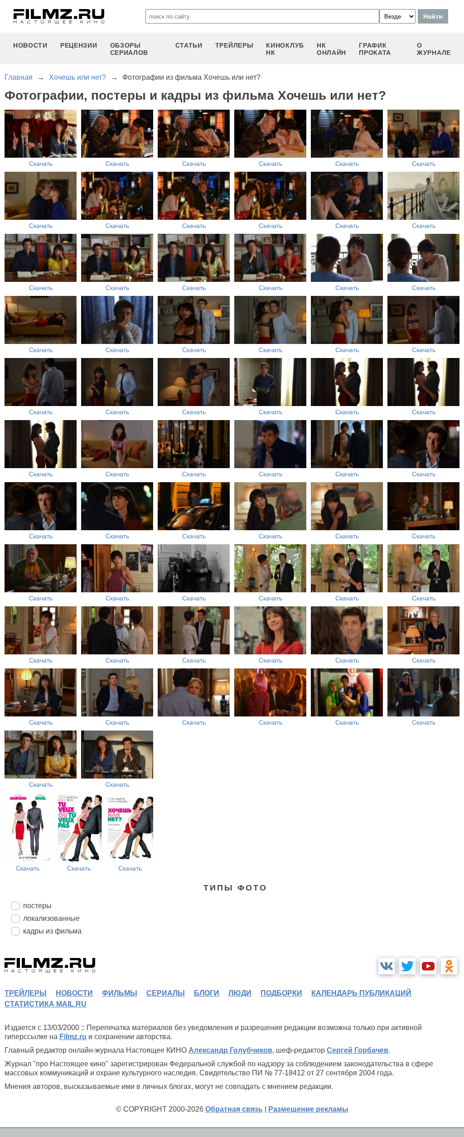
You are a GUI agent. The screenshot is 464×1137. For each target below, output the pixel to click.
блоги (206, 993)
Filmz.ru (73, 1036)
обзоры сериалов (129, 49)
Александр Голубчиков (230, 1050)
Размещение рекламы (308, 1109)
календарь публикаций (361, 993)
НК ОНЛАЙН (331, 49)
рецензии (78, 45)
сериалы (165, 993)
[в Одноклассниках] (449, 966)
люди (239, 993)
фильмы (119, 993)
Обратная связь (234, 1109)
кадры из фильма (52, 931)
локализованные (51, 918)
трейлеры (234, 45)
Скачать (41, 163)
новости (30, 45)
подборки (281, 993)
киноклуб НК (285, 49)
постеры (37, 906)
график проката (375, 49)
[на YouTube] (428, 966)
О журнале (434, 49)
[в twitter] (407, 966)
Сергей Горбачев (357, 1050)
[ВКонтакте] (386, 966)
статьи (189, 45)
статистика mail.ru (46, 1004)
